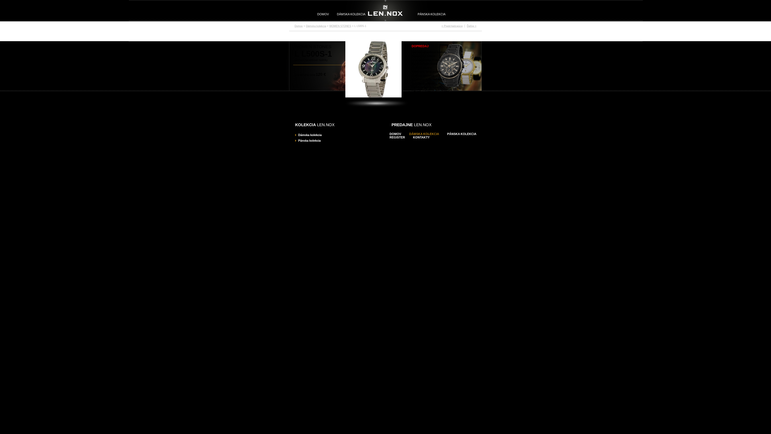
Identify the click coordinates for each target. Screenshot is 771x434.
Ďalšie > (471, 26)
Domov (323, 14)
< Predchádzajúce (452, 26)
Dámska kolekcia (351, 14)
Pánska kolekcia (432, 14)
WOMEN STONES (340, 26)
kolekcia (310, 135)
